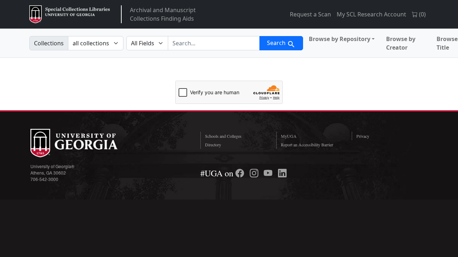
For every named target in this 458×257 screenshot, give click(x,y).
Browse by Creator (400, 43)
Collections (49, 43)
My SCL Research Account (371, 14)
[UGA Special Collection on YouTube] (269, 173)
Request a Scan (310, 14)
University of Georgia (84, 143)
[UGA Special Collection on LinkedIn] (282, 173)
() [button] (422, 14)
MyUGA (289, 136)
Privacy (362, 136)
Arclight (69, 14)
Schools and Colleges (223, 136)
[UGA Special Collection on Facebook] (240, 173)
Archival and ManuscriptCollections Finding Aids (163, 14)
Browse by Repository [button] (339, 39)
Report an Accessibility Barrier (307, 144)
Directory (213, 144)
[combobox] (213, 43)
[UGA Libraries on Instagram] (255, 173)
